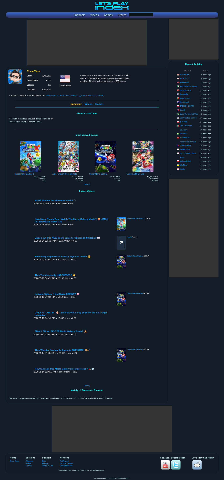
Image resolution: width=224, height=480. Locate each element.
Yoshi (129, 237)
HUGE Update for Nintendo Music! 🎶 (55, 200)
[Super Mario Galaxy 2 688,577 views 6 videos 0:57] (31, 141)
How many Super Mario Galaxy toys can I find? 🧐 (63, 256)
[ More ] (87, 184)
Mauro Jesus (185, 98)
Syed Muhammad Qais (189, 114)
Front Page (14, 461)
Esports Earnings (67, 463)
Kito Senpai (184, 102)
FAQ (44, 461)
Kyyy (182, 157)
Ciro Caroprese (186, 126)
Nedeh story (185, 149)
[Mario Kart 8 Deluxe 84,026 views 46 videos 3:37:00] (143, 141)
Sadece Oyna (185, 90)
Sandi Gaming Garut (188, 153)
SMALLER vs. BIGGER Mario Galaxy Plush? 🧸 (61, 331)
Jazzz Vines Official (188, 142)
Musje (182, 169)
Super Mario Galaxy (135, 256)
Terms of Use (47, 466)
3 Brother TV (185, 138)
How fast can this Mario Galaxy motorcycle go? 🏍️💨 (64, 369)
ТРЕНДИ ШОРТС (187, 106)
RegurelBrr (184, 94)
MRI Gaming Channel (188, 86)
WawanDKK (184, 74)
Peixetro (183, 134)
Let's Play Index (66, 466)
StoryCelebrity (185, 145)
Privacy (45, 463)
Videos (88, 104)
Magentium (184, 82)
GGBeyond (64, 461)
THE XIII (183, 122)
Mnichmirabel (185, 161)
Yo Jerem (183, 130)
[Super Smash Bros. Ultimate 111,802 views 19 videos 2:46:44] (68, 141)
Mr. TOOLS (184, 78)
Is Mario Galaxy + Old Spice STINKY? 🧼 (57, 294)
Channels (29, 461)
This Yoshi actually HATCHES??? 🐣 (55, 275)
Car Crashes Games (188, 118)
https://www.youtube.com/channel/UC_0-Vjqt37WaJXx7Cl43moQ (75, 95)
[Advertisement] (87, 42)
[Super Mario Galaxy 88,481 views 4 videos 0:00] (105, 141)
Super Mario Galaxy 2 (135, 218)
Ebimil (182, 110)
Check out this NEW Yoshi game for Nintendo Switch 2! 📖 (67, 238)
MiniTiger (183, 165)
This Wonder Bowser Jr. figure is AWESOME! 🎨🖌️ (63, 350)
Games (99, 104)
